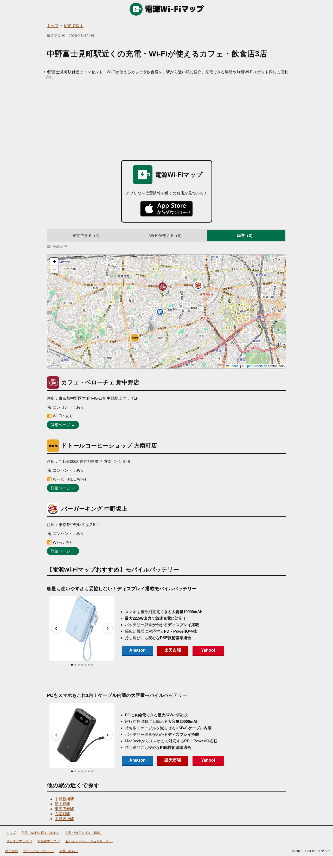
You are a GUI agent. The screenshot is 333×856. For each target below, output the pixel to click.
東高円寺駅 (64, 809)
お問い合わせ (68, 851)
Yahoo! (208, 650)
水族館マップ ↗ (48, 841)
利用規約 (11, 851)
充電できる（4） (87, 235)
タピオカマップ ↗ (19, 841)
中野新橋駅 (64, 799)
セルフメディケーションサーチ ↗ (89, 841)
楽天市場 (172, 650)
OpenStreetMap (256, 366)
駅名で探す (74, 25)
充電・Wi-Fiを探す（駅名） (84, 833)
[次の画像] (107, 628)
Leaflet (234, 366)
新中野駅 (62, 804)
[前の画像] (56, 628)
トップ (53, 25)
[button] (163, 286)
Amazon (137, 650)
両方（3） (246, 235)
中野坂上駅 (64, 818)
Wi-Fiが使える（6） (166, 235)
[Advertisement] (166, 118)
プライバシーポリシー (38, 851)
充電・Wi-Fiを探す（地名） (40, 833)
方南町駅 (62, 814)
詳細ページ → (63, 425)
